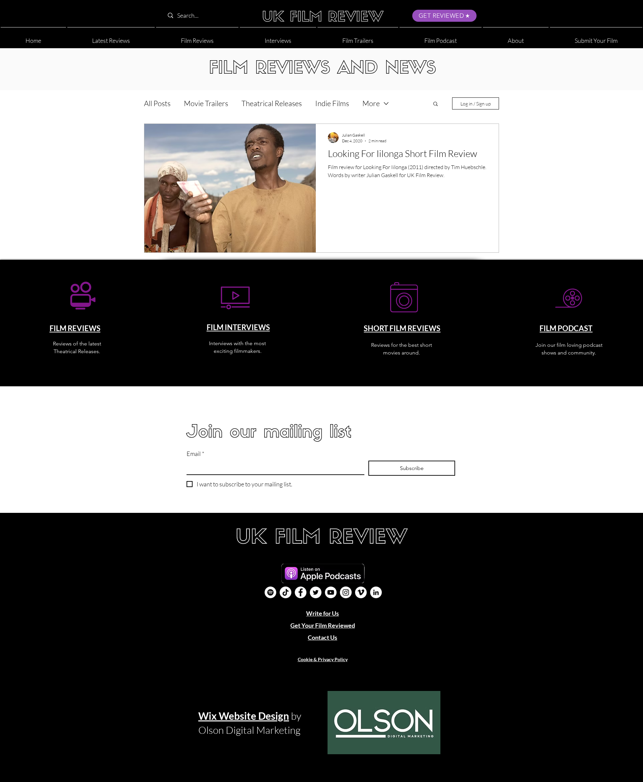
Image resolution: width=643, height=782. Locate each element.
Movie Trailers (206, 103)
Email (195, 453)
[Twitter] (316, 592)
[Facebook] (300, 592)
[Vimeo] (361, 592)
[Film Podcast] (270, 592)
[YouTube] (331, 592)
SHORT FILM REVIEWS (402, 328)
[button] (515, 37)
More (371, 103)
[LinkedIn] (376, 592)
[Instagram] (346, 592)
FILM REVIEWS (75, 328)
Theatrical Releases (271, 103)
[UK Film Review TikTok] (285, 592)
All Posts (157, 103)
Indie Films (332, 103)
